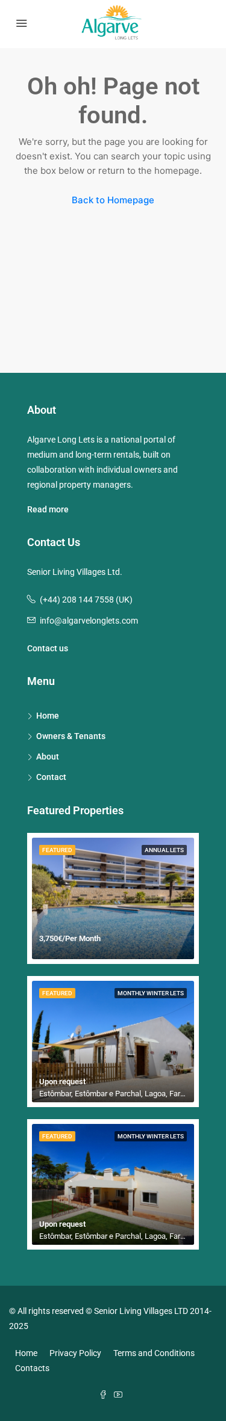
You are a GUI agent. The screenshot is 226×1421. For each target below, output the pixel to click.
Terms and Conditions (154, 1353)
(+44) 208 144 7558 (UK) (86, 599)
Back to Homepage (113, 200)
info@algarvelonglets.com (89, 620)
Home (47, 715)
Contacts (32, 1368)
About (47, 756)
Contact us (47, 648)
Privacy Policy (75, 1353)
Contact (51, 777)
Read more (48, 509)
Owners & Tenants (70, 736)
